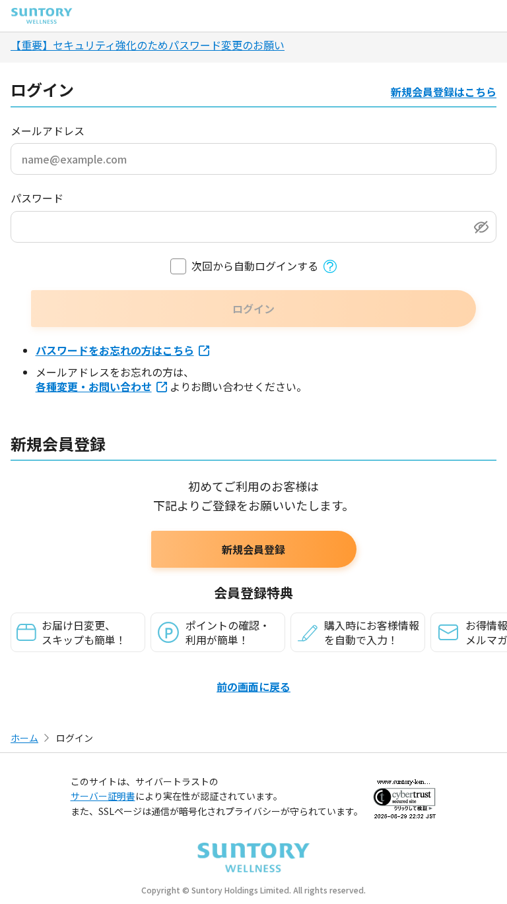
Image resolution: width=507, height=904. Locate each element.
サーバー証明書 (103, 795)
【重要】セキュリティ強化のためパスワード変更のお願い (148, 45)
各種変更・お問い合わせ (94, 386)
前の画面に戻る (253, 686)
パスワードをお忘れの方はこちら (115, 350)
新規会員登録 (253, 549)
